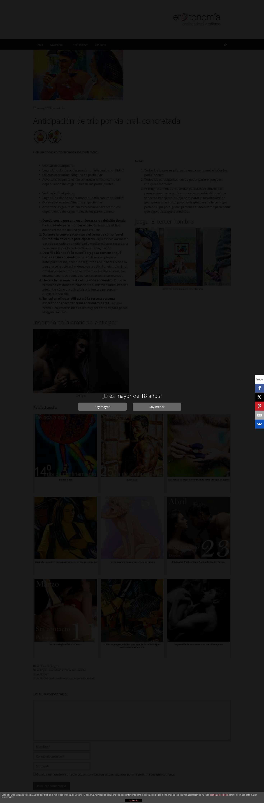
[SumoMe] (259, 424)
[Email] (259, 415)
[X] (259, 397)
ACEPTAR (133, 801)
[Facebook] (259, 388)
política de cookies (219, 795)
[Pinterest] (259, 406)
